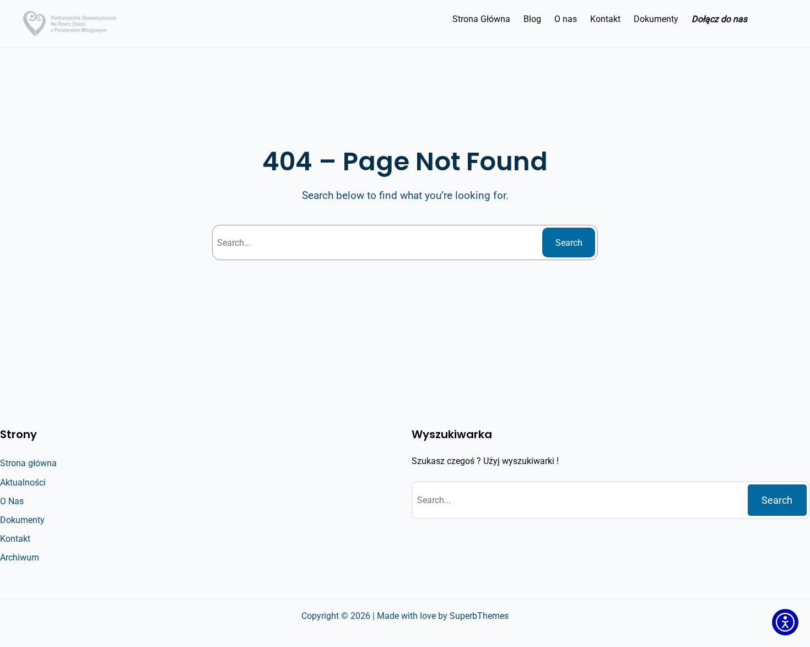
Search (568, 243)
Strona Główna (481, 19)
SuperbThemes (479, 616)
